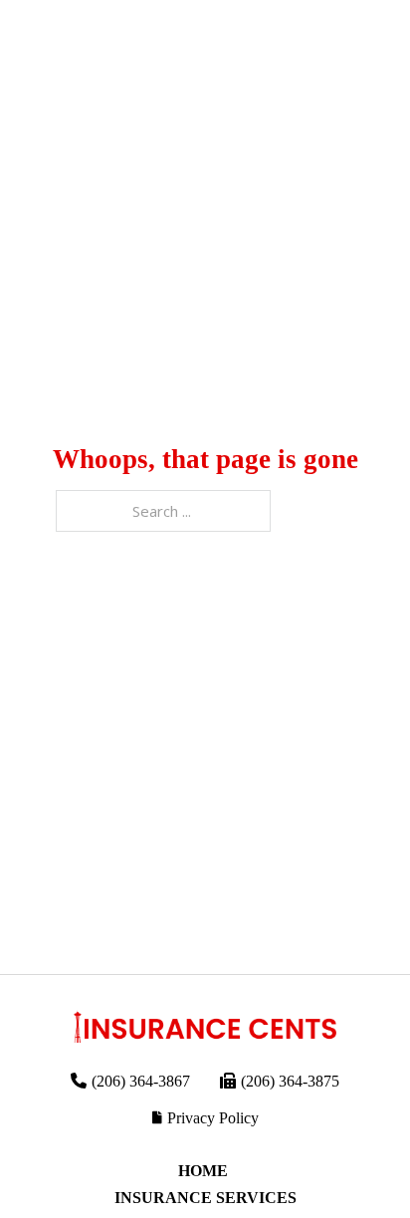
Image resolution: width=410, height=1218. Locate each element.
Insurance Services (205, 1197)
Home (205, 1170)
